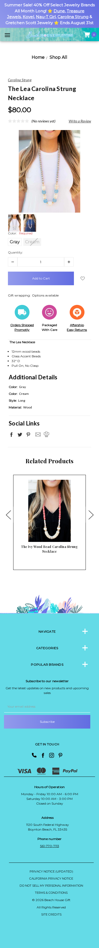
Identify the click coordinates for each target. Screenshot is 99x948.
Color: (20, 233)
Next (91, 515)
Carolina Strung (73, 16)
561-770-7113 (49, 846)
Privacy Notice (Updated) (51, 871)
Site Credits (51, 914)
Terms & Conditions (51, 893)
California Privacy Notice (51, 878)
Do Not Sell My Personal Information (51, 885)
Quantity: (15, 252)
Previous (8, 515)
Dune (59, 10)
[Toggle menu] (7, 35)
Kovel (28, 16)
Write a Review (80, 121)
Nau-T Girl (46, 16)
